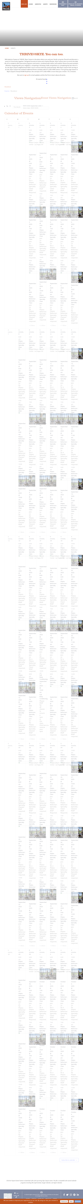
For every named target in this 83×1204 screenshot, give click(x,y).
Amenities (38, 4)
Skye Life (24, 4)
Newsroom (53, 4)
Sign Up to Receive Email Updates (75, 4)
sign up (26, 75)
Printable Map (63, 4)
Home (7, 48)
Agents (45, 4)
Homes (31, 4)
